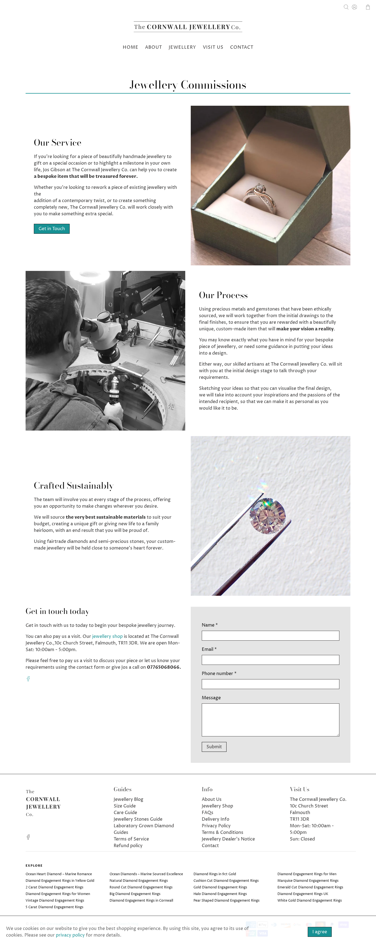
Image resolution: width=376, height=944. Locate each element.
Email (209, 649)
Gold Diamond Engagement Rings (220, 887)
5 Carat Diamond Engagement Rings (54, 907)
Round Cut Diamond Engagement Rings (141, 887)
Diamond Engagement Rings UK (302, 894)
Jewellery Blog (128, 799)
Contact (242, 47)
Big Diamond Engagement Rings (135, 894)
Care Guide (125, 813)
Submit (214, 747)
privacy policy (70, 935)
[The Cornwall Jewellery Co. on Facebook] (28, 680)
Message (211, 698)
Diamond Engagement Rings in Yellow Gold (60, 880)
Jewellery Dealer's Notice (228, 839)
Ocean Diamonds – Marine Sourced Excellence (146, 874)
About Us (212, 799)
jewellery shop (107, 636)
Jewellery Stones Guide (138, 819)
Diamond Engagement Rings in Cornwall (141, 900)
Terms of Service (131, 839)
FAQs (207, 813)
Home (130, 47)
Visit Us (213, 47)
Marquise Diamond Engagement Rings (308, 880)
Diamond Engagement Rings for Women (58, 894)
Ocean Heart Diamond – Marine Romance (59, 874)
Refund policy (128, 846)
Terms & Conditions (222, 832)
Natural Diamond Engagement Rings (139, 880)
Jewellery (182, 47)
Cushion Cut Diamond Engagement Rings (226, 880)
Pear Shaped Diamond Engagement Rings (227, 900)
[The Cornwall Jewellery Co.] (188, 28)
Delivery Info (215, 819)
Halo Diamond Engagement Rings (220, 894)
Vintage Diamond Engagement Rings (55, 900)
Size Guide (125, 806)
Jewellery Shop (217, 806)
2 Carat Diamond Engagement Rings (54, 887)
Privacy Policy (216, 826)
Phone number (219, 674)
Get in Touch (52, 229)
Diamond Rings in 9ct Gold (215, 874)
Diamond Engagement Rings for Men (306, 874)
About (153, 47)
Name (210, 625)
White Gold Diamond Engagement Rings (309, 900)
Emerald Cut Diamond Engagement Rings (310, 887)
